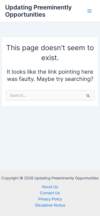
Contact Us (50, 193)
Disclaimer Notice (50, 205)
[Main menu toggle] (89, 11)
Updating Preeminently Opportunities (38, 11)
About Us (50, 187)
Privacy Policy (50, 199)
